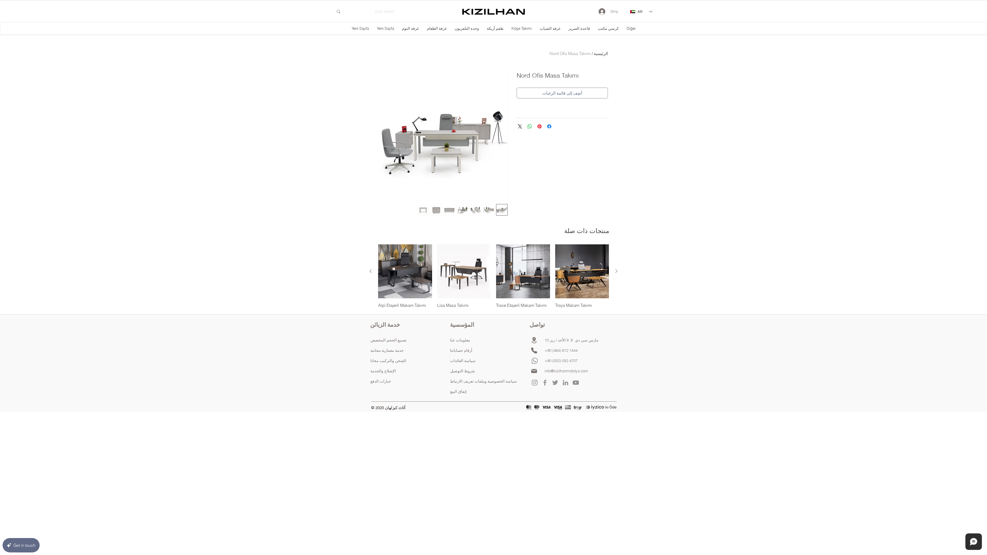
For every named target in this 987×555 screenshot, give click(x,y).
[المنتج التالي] (371, 271)
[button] (631, 28)
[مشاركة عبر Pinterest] (539, 126)
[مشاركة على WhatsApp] (530, 126)
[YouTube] (576, 382)
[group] (493, 276)
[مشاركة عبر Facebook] (549, 126)
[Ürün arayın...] (338, 11)
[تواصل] (534, 350)
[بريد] (534, 371)
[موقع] (534, 340)
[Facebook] (545, 382)
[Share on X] (520, 126)
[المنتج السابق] (616, 271)
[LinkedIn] (565, 382)
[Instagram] (534, 382)
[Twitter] (555, 382)
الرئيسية (601, 53)
